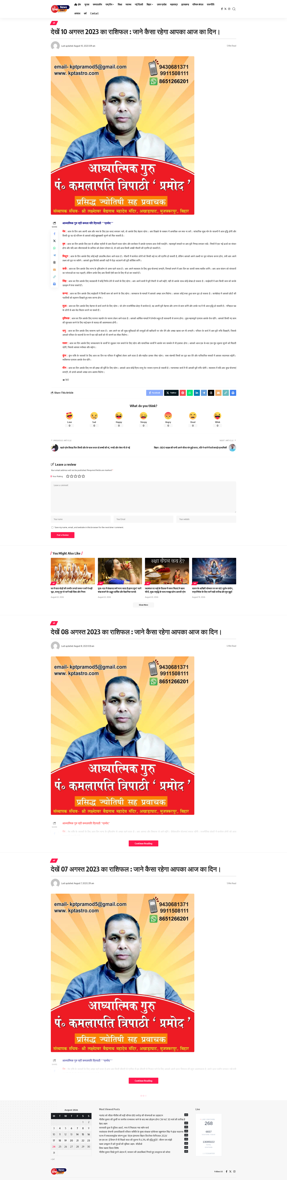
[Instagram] (229, 9)
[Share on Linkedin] (197, 393)
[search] (233, 9)
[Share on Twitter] (54, 240)
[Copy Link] (54, 276)
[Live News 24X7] (60, 8)
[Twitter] (225, 9)
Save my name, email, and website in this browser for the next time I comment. (89, 527)
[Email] (54, 269)
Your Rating (57, 476)
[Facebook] (221, 9)
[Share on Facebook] (54, 233)
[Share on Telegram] (54, 255)
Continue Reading (143, 843)
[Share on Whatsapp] (54, 247)
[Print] (54, 283)
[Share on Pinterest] (183, 393)
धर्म (54, 23)
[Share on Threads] (54, 262)
